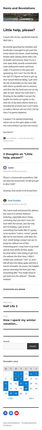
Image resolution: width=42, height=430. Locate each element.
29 (16, 393)
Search (6, 341)
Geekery (6, 141)
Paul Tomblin (12, 138)
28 (11, 393)
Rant (12, 141)
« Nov (10, 398)
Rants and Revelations (19, 8)
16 (21, 383)
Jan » (31, 398)
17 (26, 383)
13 (6, 383)
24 (26, 388)
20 (6, 388)
